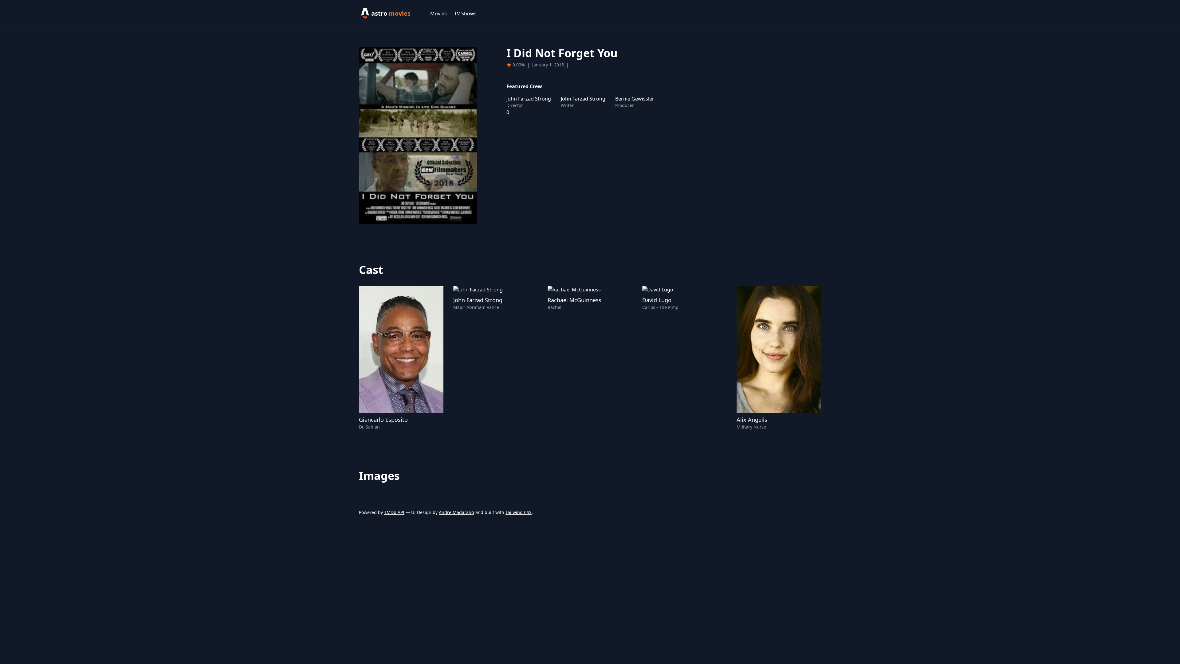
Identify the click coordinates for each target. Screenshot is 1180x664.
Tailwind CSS (518, 512)
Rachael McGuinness (574, 300)
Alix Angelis (752, 419)
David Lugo (656, 300)
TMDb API (394, 512)
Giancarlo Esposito (383, 419)
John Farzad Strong (477, 300)
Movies (438, 13)
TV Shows (465, 13)
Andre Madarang (456, 512)
